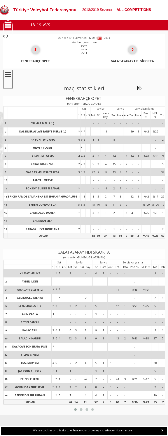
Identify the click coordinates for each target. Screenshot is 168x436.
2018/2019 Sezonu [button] (97, 10)
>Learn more (124, 430)
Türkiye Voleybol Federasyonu (44, 9)
